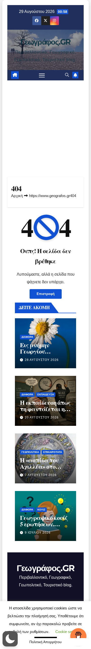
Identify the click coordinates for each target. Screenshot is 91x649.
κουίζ (41, 509)
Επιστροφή (46, 294)
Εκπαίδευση (45, 394)
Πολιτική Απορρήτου (45, 642)
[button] (67, 75)
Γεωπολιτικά (30, 452)
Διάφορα (27, 337)
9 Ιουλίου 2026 (38, 532)
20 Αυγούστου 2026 (42, 417)
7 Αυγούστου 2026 (41, 475)
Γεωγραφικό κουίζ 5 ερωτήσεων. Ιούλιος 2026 (43, 524)
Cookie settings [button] (68, 631)
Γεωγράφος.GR (45, 42)
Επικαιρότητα (52, 452)
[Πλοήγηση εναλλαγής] (42, 75)
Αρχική (17, 196)
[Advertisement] (45, 128)
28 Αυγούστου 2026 (42, 360)
